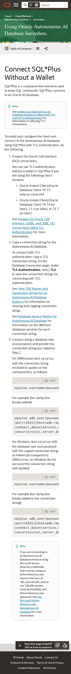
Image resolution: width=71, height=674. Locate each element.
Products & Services (22, 662)
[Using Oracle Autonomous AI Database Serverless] (37, 48)
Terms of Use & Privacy (50, 662)
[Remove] (36, 5)
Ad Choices (49, 667)
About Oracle (34, 657)
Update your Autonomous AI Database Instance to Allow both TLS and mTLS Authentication (33, 114)
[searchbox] (53, 5)
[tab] (27, 380)
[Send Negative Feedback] (57, 645)
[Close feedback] (19, 645)
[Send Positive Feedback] (65, 645)
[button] (16, 5)
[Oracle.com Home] (7, 5)
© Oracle (18, 657)
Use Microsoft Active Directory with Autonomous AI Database (31, 604)
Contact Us (51, 657)
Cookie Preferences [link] (29, 667)
